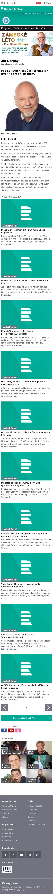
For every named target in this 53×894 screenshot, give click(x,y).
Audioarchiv (37, 14)
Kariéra (30, 817)
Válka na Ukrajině (10, 806)
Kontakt (31, 821)
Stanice (5, 813)
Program (26, 14)
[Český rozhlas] (9, 3)
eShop (5, 817)
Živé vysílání (7, 829)
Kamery (48, 14)
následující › (48, 707)
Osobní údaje (16, 887)
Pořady (18, 28)
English (42, 887)
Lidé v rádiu (32, 813)
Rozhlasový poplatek (36, 824)
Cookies (5, 887)
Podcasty (6, 837)
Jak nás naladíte (34, 806)
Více (44, 28)
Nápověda (32, 809)
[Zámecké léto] (26, 43)
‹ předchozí (4, 707)
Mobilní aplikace (9, 840)
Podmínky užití (31, 887)
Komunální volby (9, 809)
